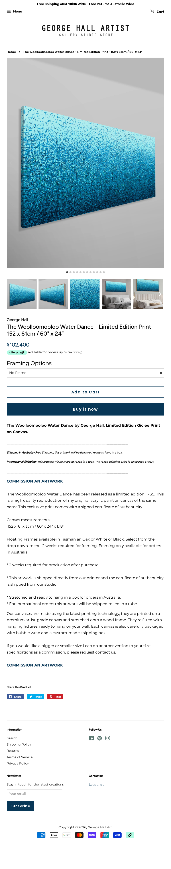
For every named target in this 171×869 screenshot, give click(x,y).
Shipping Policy (19, 744)
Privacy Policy (18, 763)
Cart (160, 11)
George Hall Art (100, 827)
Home (11, 52)
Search (12, 738)
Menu (17, 11)
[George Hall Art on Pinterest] (99, 739)
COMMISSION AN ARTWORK (35, 481)
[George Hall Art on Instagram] (107, 739)
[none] (159, 294)
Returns (13, 751)
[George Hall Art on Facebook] (91, 739)
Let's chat (96, 784)
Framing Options (29, 363)
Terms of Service (20, 757)
